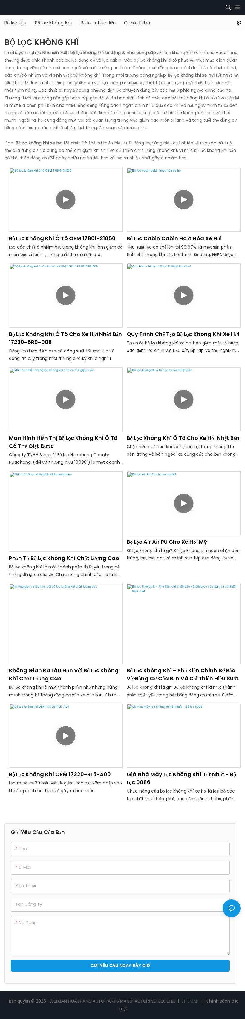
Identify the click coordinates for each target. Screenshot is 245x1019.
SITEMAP (190, 1001)
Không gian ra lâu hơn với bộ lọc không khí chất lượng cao (64, 674)
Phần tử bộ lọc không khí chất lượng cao (64, 558)
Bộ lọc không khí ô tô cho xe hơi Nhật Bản (183, 438)
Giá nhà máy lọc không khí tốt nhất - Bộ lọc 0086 (181, 778)
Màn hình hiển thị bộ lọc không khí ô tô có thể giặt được (63, 442)
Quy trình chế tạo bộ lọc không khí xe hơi (183, 334)
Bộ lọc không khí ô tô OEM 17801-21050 (62, 238)
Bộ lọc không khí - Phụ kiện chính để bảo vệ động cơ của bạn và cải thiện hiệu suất (182, 674)
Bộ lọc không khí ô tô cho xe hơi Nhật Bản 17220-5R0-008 (65, 338)
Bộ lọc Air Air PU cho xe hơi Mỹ (167, 541)
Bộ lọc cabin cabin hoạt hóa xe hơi (174, 238)
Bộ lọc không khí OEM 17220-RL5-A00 (60, 774)
